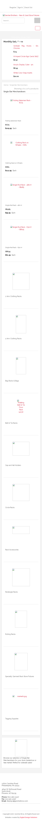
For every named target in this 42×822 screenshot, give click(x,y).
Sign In (20, 7)
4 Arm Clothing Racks (13, 338)
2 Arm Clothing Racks (13, 296)
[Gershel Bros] (21, 15)
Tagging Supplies (11, 719)
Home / (6, 85)
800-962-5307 (13, 797)
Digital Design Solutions (28, 817)
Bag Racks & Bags (12, 381)
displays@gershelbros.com (17, 801)
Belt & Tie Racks (11, 423)
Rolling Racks (10, 634)
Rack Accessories (12, 550)
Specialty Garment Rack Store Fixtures (19, 676)
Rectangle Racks (11, 592)
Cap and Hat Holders (13, 465)
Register (13, 7)
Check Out (28, 7)
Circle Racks (10, 507)
